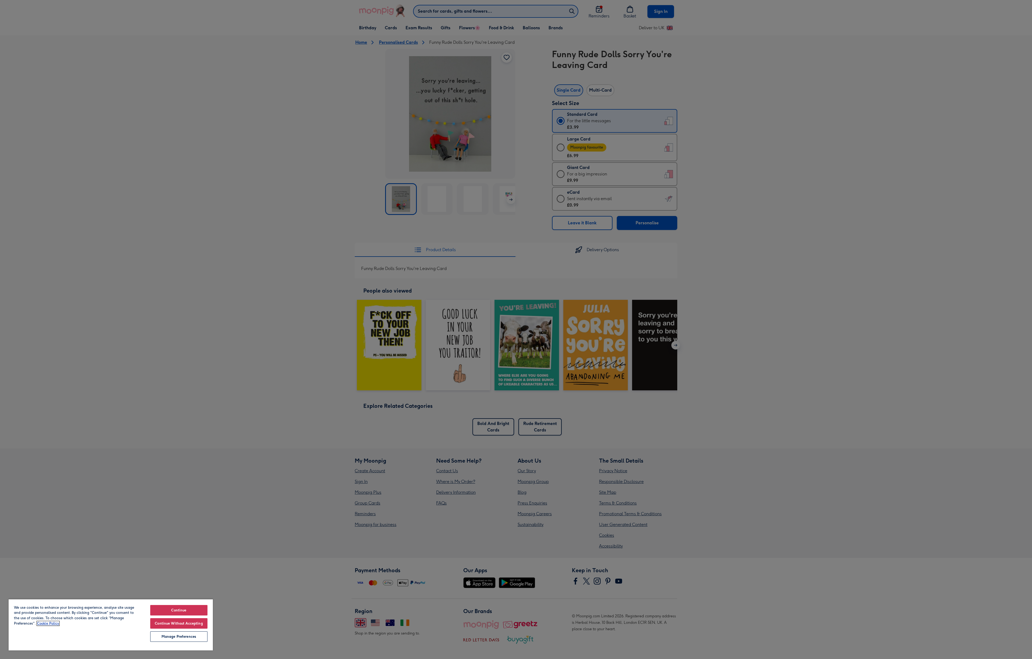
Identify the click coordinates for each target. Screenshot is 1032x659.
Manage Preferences (179, 637)
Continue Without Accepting (179, 623)
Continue (178, 610)
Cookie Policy (48, 623)
